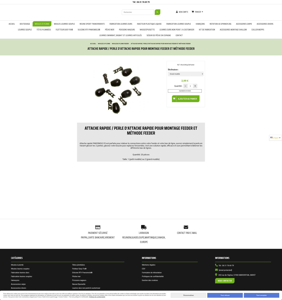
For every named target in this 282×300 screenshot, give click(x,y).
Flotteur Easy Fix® (79, 269)
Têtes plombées (78, 265)
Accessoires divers (18, 288)
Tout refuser (225, 295)
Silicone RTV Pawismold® (82, 273)
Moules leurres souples (20, 269)
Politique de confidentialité (97, 297)
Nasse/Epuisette (78, 284)
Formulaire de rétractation (152, 273)
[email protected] (225, 270)
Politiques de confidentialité (153, 276)
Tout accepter (261, 295)
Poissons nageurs (79, 280)
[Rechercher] (157, 12)
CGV (143, 269)
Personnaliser (188, 295)
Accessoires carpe (18, 284)
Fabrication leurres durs (20, 273)
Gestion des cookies (150, 280)
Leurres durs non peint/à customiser (86, 288)
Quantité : (178, 86)
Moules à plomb (17, 265)
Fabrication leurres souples (21, 276)
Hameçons (15, 280)
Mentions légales (148, 265)
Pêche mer (76, 276)
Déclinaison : (173, 69)
